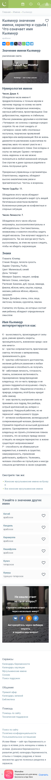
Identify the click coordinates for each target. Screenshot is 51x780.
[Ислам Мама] (4, 4)
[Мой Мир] (12, 43)
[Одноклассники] (8, 43)
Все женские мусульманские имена (24, 488)
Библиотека (8, 699)
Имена (16, 12)
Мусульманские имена (14, 671)
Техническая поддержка (15, 717)
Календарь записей (12, 695)
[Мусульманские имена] (31, 4)
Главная (6, 12)
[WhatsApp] (24, 43)
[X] (16, 43)
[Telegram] (31, 43)
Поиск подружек (11, 678)
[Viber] (20, 43)
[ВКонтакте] (4, 43)
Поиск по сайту (10, 729)
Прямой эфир (9, 692)
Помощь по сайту (11, 713)
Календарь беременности (16, 664)
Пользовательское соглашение (19, 737)
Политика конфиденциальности (19, 733)
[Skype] (27, 43)
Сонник (6, 675)
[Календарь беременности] (23, 4)
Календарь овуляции (13, 667)
